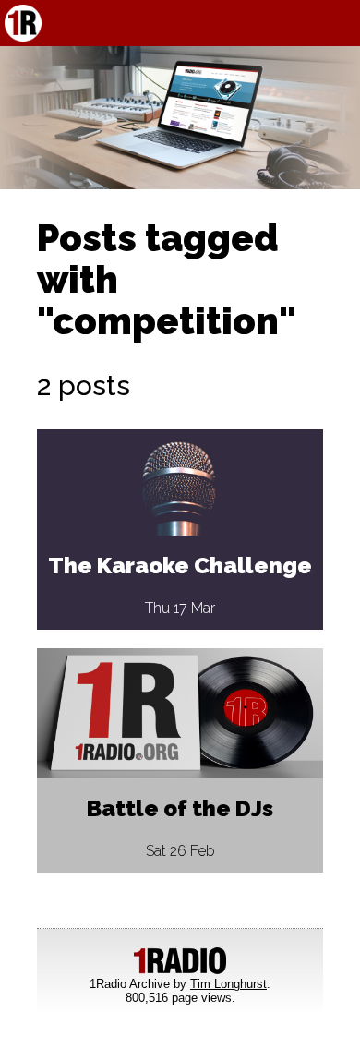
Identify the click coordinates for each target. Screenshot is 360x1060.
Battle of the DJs (180, 808)
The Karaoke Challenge (180, 565)
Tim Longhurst (228, 984)
